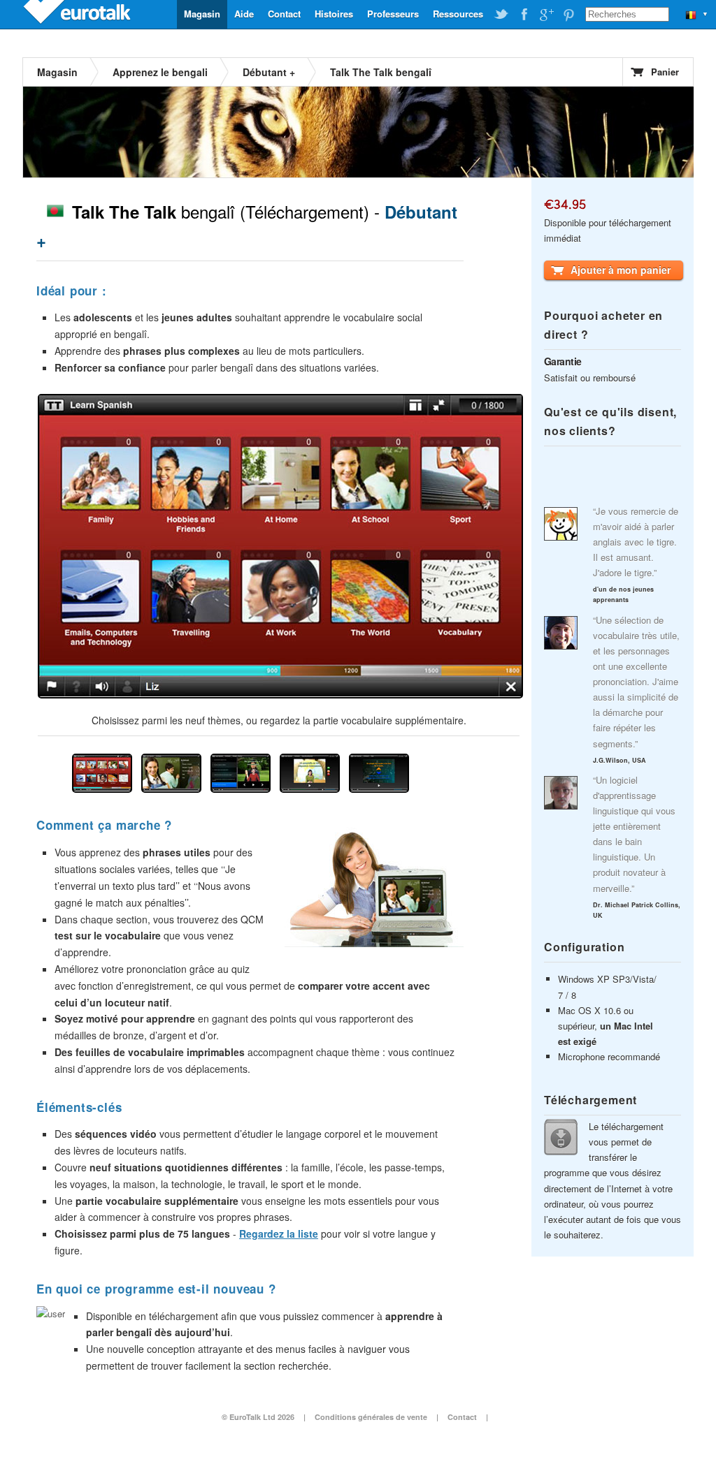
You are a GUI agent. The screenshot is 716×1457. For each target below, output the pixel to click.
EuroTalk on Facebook (524, 14)
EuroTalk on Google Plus (546, 14)
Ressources (458, 13)
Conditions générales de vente (371, 1417)
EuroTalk (78, 14)
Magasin (202, 13)
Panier (665, 71)
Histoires (334, 13)
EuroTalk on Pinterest (568, 14)
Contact (284, 13)
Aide (244, 13)
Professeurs (393, 13)
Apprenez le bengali (160, 72)
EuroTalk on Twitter (501, 14)
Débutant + (269, 72)
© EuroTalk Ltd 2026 (258, 1417)
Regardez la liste (278, 1233)
